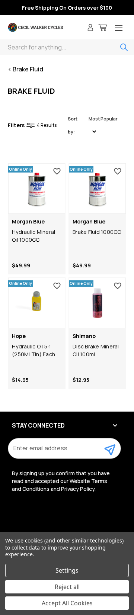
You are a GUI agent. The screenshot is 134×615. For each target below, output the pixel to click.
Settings (67, 570)
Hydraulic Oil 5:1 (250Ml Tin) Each (33, 350)
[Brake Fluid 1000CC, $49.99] (97, 188)
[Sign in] (90, 28)
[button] (96, 125)
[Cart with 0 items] (103, 28)
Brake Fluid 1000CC (97, 231)
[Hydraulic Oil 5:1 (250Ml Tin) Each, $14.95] (36, 303)
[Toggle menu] (118, 28)
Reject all (67, 587)
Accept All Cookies (67, 603)
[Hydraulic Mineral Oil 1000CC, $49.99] (36, 188)
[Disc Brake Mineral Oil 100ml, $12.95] (97, 303)
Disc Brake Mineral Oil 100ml (96, 350)
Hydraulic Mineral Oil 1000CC (33, 235)
